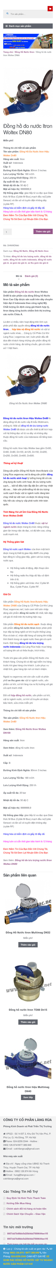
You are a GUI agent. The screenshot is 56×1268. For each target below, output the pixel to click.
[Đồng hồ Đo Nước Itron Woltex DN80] (28, 91)
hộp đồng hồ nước (21, 695)
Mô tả (19, 276)
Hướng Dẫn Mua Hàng (19, 1203)
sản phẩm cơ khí (22, 1264)
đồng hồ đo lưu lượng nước (25, 256)
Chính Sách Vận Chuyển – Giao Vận (26, 1214)
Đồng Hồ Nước (21, 251)
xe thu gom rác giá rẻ (38, 262)
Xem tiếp (28, 1097)
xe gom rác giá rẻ (18, 262)
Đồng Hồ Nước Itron (24, 52)
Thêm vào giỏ (43, 231)
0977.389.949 (32, 1252)
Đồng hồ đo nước (24, 291)
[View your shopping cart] (50, 8)
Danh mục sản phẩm (20, 26)
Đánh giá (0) (31, 276)
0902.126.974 (17, 1252)
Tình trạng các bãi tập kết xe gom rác (27, 1244)
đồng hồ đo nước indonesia (23, 259)
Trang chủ (8, 52)
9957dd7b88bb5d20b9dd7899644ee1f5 (27, 1233)
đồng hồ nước (24, 1260)
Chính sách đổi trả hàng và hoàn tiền (26, 1208)
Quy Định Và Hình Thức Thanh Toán (26, 1198)
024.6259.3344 (18, 1256)
